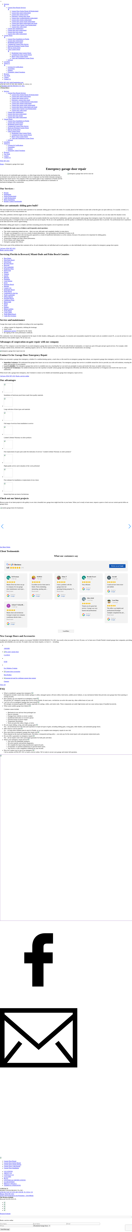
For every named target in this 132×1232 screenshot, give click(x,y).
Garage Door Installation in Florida (18, 121)
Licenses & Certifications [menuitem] (15, 67)
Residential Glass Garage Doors (21, 133)
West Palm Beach (9, 260)
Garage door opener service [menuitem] (20, 14)
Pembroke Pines (9, 269)
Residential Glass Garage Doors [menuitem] (21, 53)
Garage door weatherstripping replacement (24, 102)
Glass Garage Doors (14, 131)
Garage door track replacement (17, 114)
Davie (6, 283)
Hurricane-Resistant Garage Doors (18, 128)
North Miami (8, 310)
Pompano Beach (9, 284)
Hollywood (7, 270)
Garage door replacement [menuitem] (15, 41)
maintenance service (10, 331)
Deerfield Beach (9, 298)
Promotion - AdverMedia (25, 1195)
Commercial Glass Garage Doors (22, 135)
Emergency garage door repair (21, 100)
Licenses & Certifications (15, 145)
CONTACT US (9, 1175)
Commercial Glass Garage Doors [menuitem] (22, 55)
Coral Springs (8, 281)
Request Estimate (5, 1213)
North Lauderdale (9, 295)
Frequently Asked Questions (16, 150)
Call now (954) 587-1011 (7, 248)
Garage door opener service (20, 98)
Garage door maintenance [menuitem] (15, 28)
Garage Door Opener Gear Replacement (24, 109)
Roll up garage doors (14, 129)
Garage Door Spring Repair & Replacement (25, 95)
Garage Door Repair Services (17, 93)
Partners (10, 149)
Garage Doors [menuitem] (8, 36)
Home (2, 164)
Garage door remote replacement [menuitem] (22, 20)
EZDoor (10, 140)
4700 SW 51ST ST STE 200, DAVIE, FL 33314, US (16, 1192)
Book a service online (6, 250)
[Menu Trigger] (1, 1)
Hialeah (6, 307)
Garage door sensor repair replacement (23, 105)
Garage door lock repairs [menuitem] (15, 32)
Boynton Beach (8, 263)
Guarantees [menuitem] (11, 68)
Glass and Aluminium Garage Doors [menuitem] (23, 58)
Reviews (6, 152)
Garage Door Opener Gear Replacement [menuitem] (24, 25)
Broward (6, 265)
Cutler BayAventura (10, 316)
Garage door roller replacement (17, 117)
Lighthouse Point (9, 300)
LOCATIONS (8, 1171)
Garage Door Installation (11, 1168)
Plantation (7, 279)
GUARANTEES (9, 1182)
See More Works (5, 547)
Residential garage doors (15, 124)
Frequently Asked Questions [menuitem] (16, 72)
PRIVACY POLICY (10, 1183)
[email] (38, 1076)
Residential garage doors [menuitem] (15, 42)
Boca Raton (7, 258)
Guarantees (11, 147)
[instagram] (38, 1154)
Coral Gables (8, 312)
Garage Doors (8, 119)
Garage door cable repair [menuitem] (19, 27)
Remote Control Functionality (13, 201)
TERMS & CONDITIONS (12, 1185)
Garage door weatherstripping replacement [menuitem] (24, 18)
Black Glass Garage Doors (20, 136)
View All (3, 685)
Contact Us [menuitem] (7, 79)
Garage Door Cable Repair (12, 1166)
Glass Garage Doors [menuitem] (14, 50)
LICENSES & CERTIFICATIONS (15, 1180)
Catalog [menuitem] (6, 77)
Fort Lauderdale (9, 267)
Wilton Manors (8, 297)
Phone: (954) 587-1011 (7, 1194)
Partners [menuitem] (10, 70)
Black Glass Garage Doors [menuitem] (20, 56)
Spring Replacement (10, 196)
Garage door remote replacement (22, 103)
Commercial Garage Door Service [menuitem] (18, 44)
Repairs (6, 193)
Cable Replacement (10, 198)
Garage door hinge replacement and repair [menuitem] (24, 23)
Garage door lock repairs (15, 115)
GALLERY (7, 1176)
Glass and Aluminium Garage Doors (23, 138)
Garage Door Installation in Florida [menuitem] (18, 39)
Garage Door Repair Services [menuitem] (17, 8)
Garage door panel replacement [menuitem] (21, 13)
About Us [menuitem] (7, 64)
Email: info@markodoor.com (9, 1195)
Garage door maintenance (15, 112)
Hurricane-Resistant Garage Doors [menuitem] (18, 46)
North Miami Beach (10, 314)
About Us (7, 143)
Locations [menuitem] (7, 62)
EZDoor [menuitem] (10, 60)
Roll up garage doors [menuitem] (14, 48)
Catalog (6, 156)
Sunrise (6, 276)
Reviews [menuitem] (6, 74)
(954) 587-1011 (4, 82)
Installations (7, 194)
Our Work (7, 154)
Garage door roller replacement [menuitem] (17, 34)
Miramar (6, 277)
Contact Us (7, 157)
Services (6, 91)
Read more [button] (10, 591)
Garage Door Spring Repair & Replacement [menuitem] (25, 11)
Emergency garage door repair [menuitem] (21, 16)
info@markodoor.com (16, 82)
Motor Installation (9, 200)
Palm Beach (7, 262)
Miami (6, 303)
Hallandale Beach (9, 290)
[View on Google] (8, 578)
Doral (5, 305)
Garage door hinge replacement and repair (24, 107)
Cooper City (7, 288)
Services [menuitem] (6, 5)
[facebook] (38, 998)
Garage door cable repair (19, 110)
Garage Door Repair (10, 1161)
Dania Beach (8, 291)
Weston (6, 272)
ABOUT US (8, 1173)
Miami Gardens (8, 309)
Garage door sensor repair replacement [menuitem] (23, 21)
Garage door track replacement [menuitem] (17, 30)
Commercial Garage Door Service (18, 126)
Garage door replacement (15, 122)
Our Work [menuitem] (7, 75)
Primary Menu (5, 88)
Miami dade (7, 302)
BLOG (6, 1178)
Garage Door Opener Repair (12, 1164)
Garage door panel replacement (21, 96)
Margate (6, 286)
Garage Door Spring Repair (12, 1163)
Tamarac (6, 274)
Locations (7, 142)
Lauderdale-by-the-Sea (11, 293)
